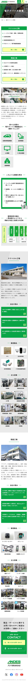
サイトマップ (19, 669)
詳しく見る (14, 50)
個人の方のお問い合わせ (15, 642)
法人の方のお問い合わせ (15, 648)
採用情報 (19, 2)
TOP (2, 20)
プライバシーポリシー (10, 669)
